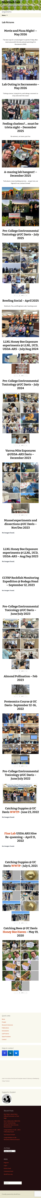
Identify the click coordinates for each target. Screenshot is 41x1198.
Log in (5, 1165)
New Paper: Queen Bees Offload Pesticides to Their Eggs (11, 1116)
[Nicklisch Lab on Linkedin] (10, 1053)
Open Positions (6, 1036)
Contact (4, 1039)
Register (6, 1162)
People (4, 1022)
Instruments (5, 1031)
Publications (5, 1028)
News (3, 1019)
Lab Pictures (5, 1033)
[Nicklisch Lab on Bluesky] (16, 1053)
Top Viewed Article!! (9, 1134)
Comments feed (8, 1171)
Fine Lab (10, 833)
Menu (4, 15)
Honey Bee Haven (14, 932)
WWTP (14, 812)
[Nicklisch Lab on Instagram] (4, 1053)
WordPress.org (8, 1174)
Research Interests (7, 1025)
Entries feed (7, 1168)
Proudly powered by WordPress (11, 1194)
